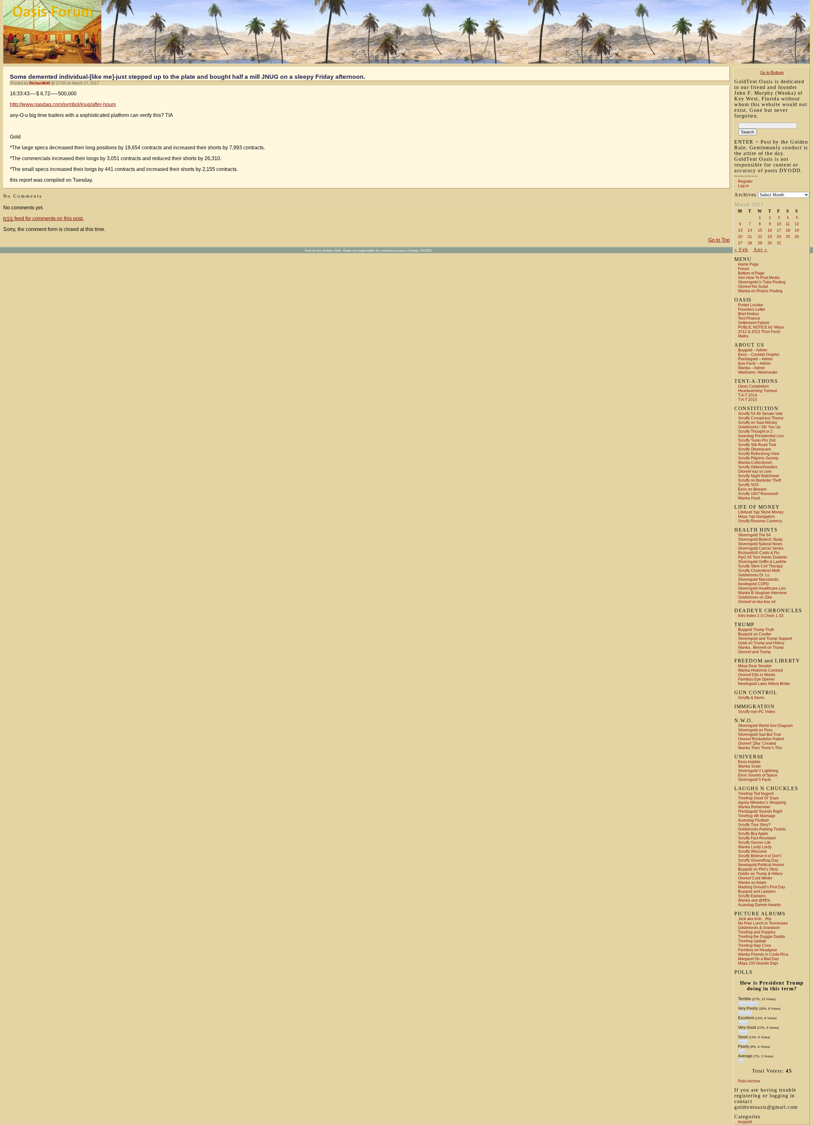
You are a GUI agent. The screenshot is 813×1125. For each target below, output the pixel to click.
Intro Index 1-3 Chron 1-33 (760, 615)
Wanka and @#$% (754, 900)
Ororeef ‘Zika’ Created (757, 743)
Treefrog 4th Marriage (757, 816)
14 (750, 230)
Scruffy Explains (752, 896)
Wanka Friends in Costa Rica (763, 954)
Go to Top (719, 240)
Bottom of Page (751, 273)
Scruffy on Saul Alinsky (757, 422)
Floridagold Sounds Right (760, 811)
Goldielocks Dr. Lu (753, 575)
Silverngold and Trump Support (765, 638)
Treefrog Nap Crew (754, 945)
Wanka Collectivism (755, 462)
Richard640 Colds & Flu (758, 553)
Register (745, 181)
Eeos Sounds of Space (757, 775)
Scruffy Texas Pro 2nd (757, 440)
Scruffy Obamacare (754, 449)
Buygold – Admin (752, 350)
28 (750, 243)
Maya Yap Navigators (756, 516)
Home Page (748, 264)
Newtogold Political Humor (761, 865)
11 (788, 224)
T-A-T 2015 (747, 399)
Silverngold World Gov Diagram (765, 725)
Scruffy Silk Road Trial (757, 445)
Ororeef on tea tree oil (757, 602)
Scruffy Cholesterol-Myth (759, 570)
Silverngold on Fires (755, 730)
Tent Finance (749, 318)
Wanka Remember (754, 807)
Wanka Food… (751, 498)
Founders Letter (751, 309)
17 (779, 230)
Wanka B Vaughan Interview (762, 593)
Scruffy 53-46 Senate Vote (760, 413)
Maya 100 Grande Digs (758, 963)
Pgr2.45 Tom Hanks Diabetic (762, 557)
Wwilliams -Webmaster (757, 372)
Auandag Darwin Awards (759, 905)
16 (770, 230)
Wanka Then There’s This (760, 748)
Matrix (743, 336)
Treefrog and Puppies (757, 932)
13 (740, 230)
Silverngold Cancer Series (760, 548)
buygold (745, 1122)
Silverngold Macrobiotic (758, 579)
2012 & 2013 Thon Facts (759, 331)
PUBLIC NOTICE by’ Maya (761, 327)
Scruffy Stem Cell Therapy (760, 566)
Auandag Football (753, 820)
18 (788, 230)
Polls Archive (749, 1081)
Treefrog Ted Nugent (756, 793)
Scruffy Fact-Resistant (757, 838)
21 (750, 236)
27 (740, 243)
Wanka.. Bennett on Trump (761, 647)
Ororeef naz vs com (754, 471)
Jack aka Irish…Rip (754, 919)
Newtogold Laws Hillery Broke (764, 683)
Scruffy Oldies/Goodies (757, 467)
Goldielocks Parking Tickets (762, 829)
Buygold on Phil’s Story (758, 869)
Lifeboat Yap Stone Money (760, 512)
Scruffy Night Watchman (758, 476)
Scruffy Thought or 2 (755, 431)
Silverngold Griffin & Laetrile (762, 561)
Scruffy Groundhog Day (758, 860)
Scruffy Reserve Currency (760, 521)
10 (779, 224)
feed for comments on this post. (43, 218)
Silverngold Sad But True (759, 734)
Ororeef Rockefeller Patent (761, 739)
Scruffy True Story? (754, 825)
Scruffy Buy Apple (753, 833)
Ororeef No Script (753, 286)
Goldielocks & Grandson (759, 927)
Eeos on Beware (752, 489)
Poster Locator (750, 305)
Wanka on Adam (752, 882)
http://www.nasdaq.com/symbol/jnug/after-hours (63, 104)
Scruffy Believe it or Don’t (759, 856)
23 (770, 236)
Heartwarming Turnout (757, 391)
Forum (743, 269)
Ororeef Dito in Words (756, 675)
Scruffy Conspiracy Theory (760, 418)
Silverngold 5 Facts (754, 779)
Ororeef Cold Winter (755, 878)
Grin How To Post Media (759, 277)
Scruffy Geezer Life (754, 842)
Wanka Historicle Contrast (760, 670)
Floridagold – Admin (755, 359)
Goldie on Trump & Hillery (760, 873)
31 (779, 243)
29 (760, 243)
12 (797, 224)
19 (797, 230)
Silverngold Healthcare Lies (762, 588)
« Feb (741, 249)
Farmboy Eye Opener (756, 679)
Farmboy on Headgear (757, 950)
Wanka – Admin (751, 368)
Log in (743, 186)
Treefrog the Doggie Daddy (761, 936)
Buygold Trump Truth (756, 629)
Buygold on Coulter (754, 634)
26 (797, 236)
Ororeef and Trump (754, 652)
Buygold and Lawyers (757, 891)
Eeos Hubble (749, 762)
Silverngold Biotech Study (760, 539)
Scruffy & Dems (751, 697)
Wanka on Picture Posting (760, 291)
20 (740, 236)
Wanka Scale (749, 766)
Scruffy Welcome (752, 851)
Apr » (760, 249)
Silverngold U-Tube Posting (762, 282)
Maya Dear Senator (755, 666)
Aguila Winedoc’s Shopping (762, 802)
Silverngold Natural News (760, 544)
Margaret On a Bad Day (758, 959)
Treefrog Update (752, 941)
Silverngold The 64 (754, 535)
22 (760, 236)
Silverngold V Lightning (758, 771)
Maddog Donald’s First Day (761, 887)
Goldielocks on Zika (755, 597)
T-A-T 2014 (747, 395)
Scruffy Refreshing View (758, 453)
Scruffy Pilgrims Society (758, 458)
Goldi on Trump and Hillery (761, 643)
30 (770, 243)
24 (779, 236)
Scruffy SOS (748, 485)
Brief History (748, 314)
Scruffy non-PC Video (756, 711)
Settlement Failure (753, 323)
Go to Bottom (771, 72)
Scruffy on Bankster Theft (759, 480)
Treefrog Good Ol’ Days (758, 798)
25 (788, 236)
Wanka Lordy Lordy (755, 847)
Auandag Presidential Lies (761, 436)
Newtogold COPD (753, 584)
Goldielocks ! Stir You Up (759, 427)
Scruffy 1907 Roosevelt (758, 493)
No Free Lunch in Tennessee (763, 923)
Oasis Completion (753, 386)
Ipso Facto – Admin (754, 363)
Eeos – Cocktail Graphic (759, 354)
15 (760, 230)
